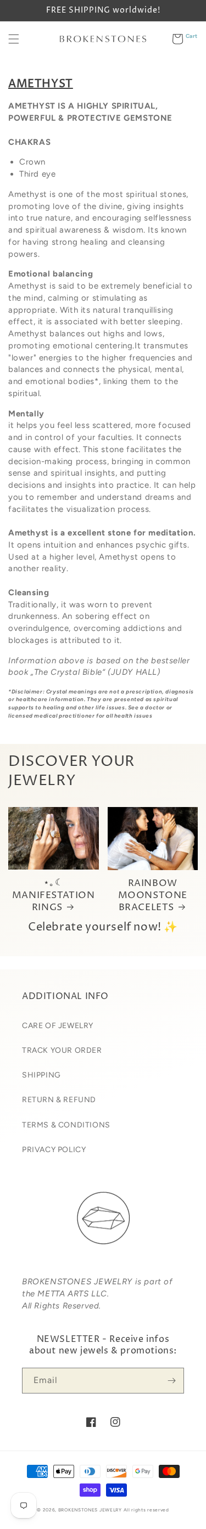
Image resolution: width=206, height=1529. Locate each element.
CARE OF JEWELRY (57, 1025)
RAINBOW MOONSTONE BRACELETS (152, 895)
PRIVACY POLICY (54, 1149)
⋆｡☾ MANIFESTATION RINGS (53, 895)
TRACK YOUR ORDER (62, 1050)
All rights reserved (146, 1510)
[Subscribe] (171, 1380)
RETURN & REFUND (59, 1099)
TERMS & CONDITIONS (66, 1125)
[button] (14, 39)
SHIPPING (41, 1075)
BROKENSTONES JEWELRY (90, 1510)
